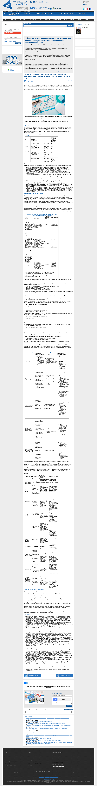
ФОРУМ (6, 19)
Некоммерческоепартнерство (20, 3)
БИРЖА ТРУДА (31, 756)
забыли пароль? (28, 11)
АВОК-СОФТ (47, 19)
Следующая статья (67, 711)
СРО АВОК (87, 19)
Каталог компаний (56, 758)
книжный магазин (35, 19)
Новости (27, 13)
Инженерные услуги (10, 765)
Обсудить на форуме (69, 709)
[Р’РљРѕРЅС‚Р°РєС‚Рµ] (25, 683)
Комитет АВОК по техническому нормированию (12, 30)
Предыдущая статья (30, 711)
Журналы (15, 13)
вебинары (14, 19)
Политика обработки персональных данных (48, 777)
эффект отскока (60, 71)
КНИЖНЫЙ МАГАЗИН (33, 759)
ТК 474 (65, 19)
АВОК (5, 13)
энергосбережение (43, 71)
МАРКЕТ (72, 19)
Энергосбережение (64, 30)
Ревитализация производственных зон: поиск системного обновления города (43, 740)
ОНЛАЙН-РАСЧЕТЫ (32, 761)
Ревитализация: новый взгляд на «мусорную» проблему (38, 738)
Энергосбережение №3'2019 (51, 30)
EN (86, 4)
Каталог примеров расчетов (11, 37)
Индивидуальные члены (44, 13)
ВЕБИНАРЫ (31, 754)
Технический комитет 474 (58, 762)
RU (84, 4)
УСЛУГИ (79, 19)
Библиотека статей (9, 27)
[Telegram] (27, 683)
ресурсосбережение (35, 71)
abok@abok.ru (85, 2)
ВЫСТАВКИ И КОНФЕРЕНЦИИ (35, 763)
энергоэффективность (52, 71)
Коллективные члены (66, 13)
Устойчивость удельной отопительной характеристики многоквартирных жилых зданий (45, 723)
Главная (25, 30)
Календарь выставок (9, 39)
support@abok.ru (86, 1)
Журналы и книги (9, 754)
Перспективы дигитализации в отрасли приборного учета (39, 721)
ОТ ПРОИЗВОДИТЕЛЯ (9, 32)
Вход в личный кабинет (9, 11)
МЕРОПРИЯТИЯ (57, 19)
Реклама (82, 13)
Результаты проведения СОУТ (48, 779)
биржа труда (23, 19)
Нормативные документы (58, 760)
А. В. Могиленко (28, 80)
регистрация (19, 11)
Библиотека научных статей (35, 30)
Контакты (12, 15)
